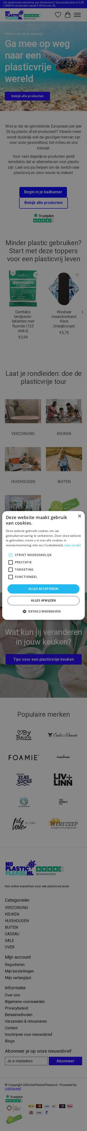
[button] (43, 611)
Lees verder (72, 545)
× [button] (79, 516)
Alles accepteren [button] (43, 589)
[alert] (43, 565)
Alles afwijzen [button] (43, 601)
